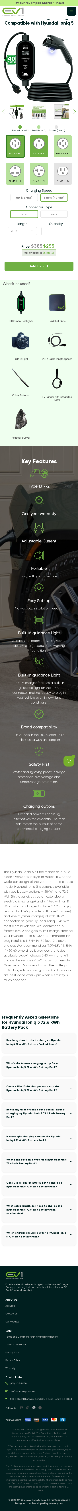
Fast (23, 197)
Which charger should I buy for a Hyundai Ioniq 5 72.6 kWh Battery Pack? (36, 1234)
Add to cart (39, 266)
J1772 (24, 214)
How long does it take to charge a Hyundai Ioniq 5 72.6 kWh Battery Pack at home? (33, 1042)
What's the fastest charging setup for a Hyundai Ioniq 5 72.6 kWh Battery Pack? (32, 1065)
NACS (54, 214)
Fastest (53, 197)
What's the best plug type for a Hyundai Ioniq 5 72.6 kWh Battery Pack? (36, 1161)
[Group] (34, 1407)
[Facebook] (40, 1407)
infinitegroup (56, 1503)
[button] (74, 112)
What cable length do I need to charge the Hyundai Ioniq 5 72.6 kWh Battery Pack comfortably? (34, 1209)
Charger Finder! (53, 3)
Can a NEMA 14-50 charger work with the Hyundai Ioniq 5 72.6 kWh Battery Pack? (32, 1088)
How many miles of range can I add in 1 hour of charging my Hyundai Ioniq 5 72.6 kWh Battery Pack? (35, 1113)
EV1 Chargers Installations (31, 1500)
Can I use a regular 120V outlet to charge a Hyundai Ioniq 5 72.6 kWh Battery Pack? (34, 1184)
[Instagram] (27, 1407)
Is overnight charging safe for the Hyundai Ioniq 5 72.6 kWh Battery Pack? (33, 1138)
